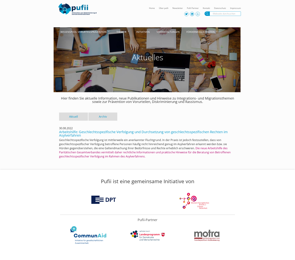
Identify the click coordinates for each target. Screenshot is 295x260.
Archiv (103, 116)
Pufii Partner (193, 8)
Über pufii (163, 8)
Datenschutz (220, 8)
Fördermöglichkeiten (200, 31)
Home (152, 8)
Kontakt (206, 8)
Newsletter (177, 8)
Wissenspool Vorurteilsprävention (83, 31)
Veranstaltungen (168, 31)
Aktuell (73, 116)
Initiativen (143, 31)
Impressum (235, 8)
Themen (121, 31)
